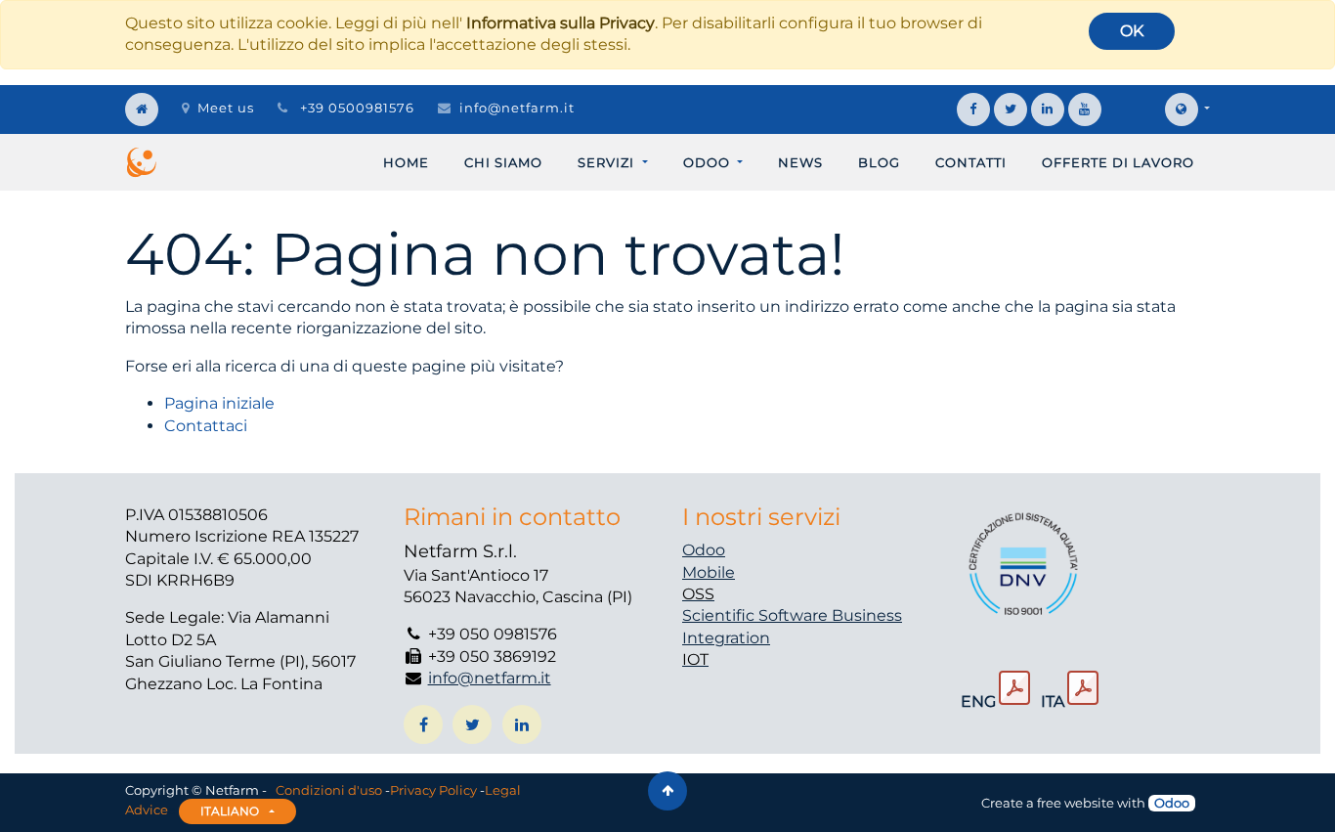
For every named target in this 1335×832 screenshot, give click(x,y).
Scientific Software (757, 615)
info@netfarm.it (517, 107)
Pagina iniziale (219, 403)
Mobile (708, 572)
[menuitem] (406, 162)
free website (1075, 802)
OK (1131, 31)
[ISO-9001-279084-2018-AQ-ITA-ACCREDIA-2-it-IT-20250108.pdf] (1082, 688)
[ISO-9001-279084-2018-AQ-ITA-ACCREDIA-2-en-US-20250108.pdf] (1014, 688)
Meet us (225, 107)
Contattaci (205, 425)
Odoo (703, 550)
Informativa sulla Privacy (560, 23)
